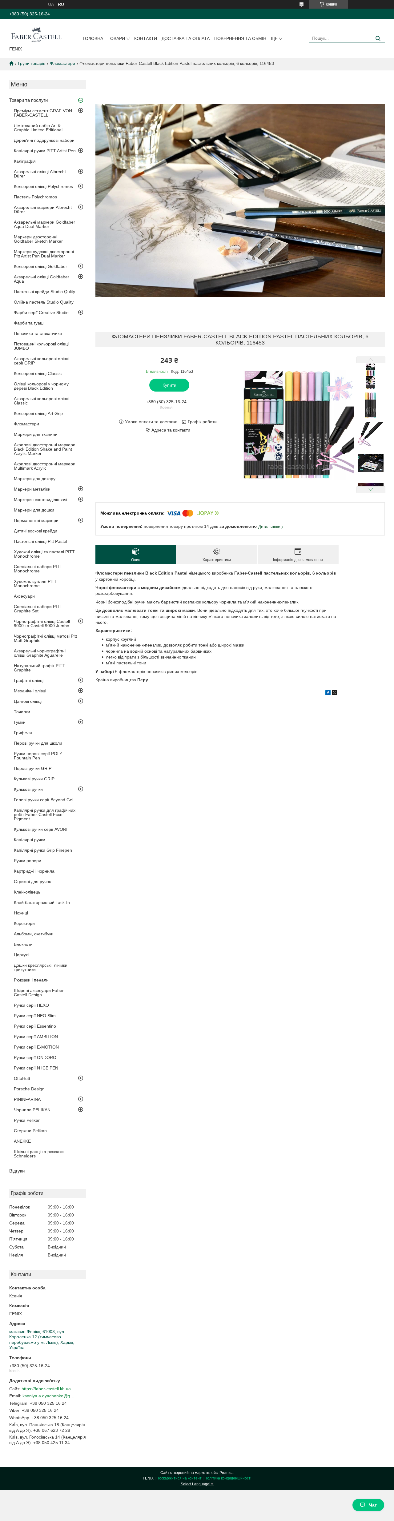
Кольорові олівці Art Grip (38, 413)
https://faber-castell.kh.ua (46, 1388)
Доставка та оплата (186, 38)
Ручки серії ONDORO (35, 1057)
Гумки (20, 722)
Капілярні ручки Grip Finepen (43, 850)
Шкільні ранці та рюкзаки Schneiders (39, 1153)
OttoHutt (22, 1078)
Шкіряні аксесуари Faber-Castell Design (39, 992)
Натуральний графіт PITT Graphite (39, 667)
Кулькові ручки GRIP (34, 778)
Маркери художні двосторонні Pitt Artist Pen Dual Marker (44, 253)
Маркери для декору (34, 478)
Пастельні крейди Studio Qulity (44, 291)
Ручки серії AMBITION (36, 1036)
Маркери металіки (32, 489)
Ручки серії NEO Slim (35, 1015)
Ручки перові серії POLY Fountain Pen (38, 755)
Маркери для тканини (36, 434)
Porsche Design (29, 1088)
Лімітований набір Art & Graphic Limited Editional (38, 127)
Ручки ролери (27, 860)
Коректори (24, 923)
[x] (334, 693)
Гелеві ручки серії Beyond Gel (43, 799)
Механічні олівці (30, 690)
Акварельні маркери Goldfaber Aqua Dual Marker (44, 224)
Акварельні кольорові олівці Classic (41, 400)
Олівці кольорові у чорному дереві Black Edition (41, 386)
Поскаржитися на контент (179, 1478)
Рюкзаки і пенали (31, 980)
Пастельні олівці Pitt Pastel (40, 541)
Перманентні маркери (36, 520)
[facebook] (328, 693)
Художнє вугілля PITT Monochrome (35, 583)
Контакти (145, 38)
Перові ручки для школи (38, 743)
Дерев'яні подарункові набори (44, 140)
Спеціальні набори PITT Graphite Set (38, 608)
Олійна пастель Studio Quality (44, 302)
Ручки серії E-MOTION (36, 1047)
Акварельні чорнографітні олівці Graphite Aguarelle (40, 653)
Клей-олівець (27, 892)
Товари (116, 38)
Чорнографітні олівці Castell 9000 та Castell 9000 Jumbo (42, 623)
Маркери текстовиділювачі (40, 499)
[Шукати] (378, 38)
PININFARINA (27, 1099)
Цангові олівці (28, 701)
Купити (169, 385)
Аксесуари (24, 596)
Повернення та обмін (240, 38)
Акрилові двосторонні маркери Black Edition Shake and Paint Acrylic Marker (44, 449)
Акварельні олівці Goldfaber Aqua (41, 279)
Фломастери (62, 63)
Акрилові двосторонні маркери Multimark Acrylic (44, 466)
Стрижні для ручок (32, 881)
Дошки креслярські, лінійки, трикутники (41, 967)
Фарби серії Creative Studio (41, 312)
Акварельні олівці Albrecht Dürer (40, 173)
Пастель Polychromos (35, 196)
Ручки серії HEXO (31, 1005)
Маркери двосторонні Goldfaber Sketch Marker (38, 239)
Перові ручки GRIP (32, 768)
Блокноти (23, 944)
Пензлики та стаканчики (38, 333)
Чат (373, 1505)
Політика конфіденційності (227, 1478)
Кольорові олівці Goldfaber (40, 266)
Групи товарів (31, 63)
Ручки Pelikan (27, 1120)
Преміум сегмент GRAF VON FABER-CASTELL (43, 112)
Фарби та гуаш (28, 323)
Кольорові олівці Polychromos (43, 186)
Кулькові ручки (28, 789)
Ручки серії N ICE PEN (36, 1067)
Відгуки (17, 1170)
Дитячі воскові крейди (35, 530)
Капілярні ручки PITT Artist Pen (45, 150)
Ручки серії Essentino (35, 1026)
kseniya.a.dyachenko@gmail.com (48, 1395)
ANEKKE (22, 1141)
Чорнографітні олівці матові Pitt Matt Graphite (45, 638)
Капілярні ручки (29, 839)
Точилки (22, 711)
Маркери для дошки (34, 510)
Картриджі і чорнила (34, 871)
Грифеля (23, 732)
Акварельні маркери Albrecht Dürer (43, 209)
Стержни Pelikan (30, 1130)
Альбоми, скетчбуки (34, 933)
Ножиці (21, 912)
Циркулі (21, 954)
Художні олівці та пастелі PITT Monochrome (44, 554)
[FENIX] (36, 33)
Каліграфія (25, 161)
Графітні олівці (28, 680)
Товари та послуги (28, 100)
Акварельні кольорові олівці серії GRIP (41, 360)
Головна (93, 38)
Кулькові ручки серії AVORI (40, 829)
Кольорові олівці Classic (38, 373)
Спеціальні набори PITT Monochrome (38, 568)
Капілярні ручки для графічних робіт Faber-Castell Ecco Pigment (44, 814)
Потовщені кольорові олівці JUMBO (41, 346)
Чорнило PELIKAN (32, 1109)
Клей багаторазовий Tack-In (42, 902)
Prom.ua (226, 1473)
